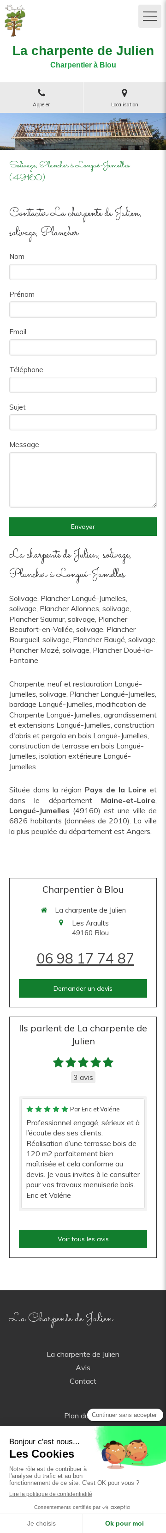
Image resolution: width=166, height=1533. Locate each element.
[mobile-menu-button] (149, 16)
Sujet (17, 407)
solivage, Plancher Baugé (83, 639)
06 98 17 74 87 (85, 958)
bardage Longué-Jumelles (51, 704)
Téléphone (26, 369)
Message (24, 444)
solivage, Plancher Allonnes (54, 608)
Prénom (22, 294)
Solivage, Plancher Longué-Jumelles (67, 598)
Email (17, 331)
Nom (16, 256)
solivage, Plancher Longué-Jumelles (97, 694)
